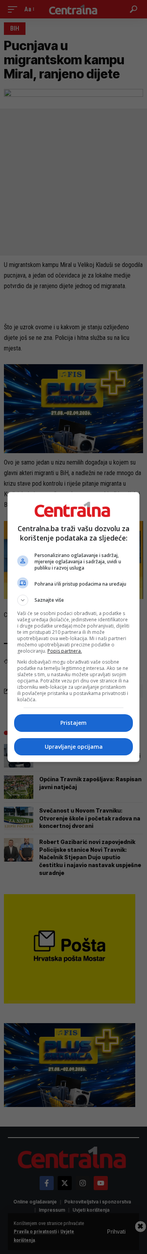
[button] (73, 600)
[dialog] (73, 627)
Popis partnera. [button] (64, 651)
